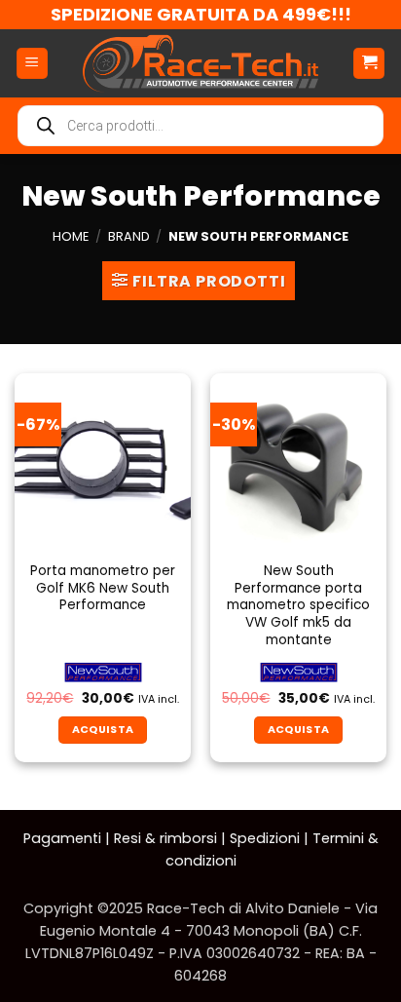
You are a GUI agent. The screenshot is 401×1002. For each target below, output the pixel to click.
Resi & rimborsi (165, 838)
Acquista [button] (103, 729)
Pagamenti (62, 838)
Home (71, 236)
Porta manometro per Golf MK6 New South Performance (102, 588)
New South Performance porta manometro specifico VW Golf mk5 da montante (298, 605)
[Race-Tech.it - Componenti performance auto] (200, 63)
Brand (129, 236)
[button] (32, 64)
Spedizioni (265, 838)
